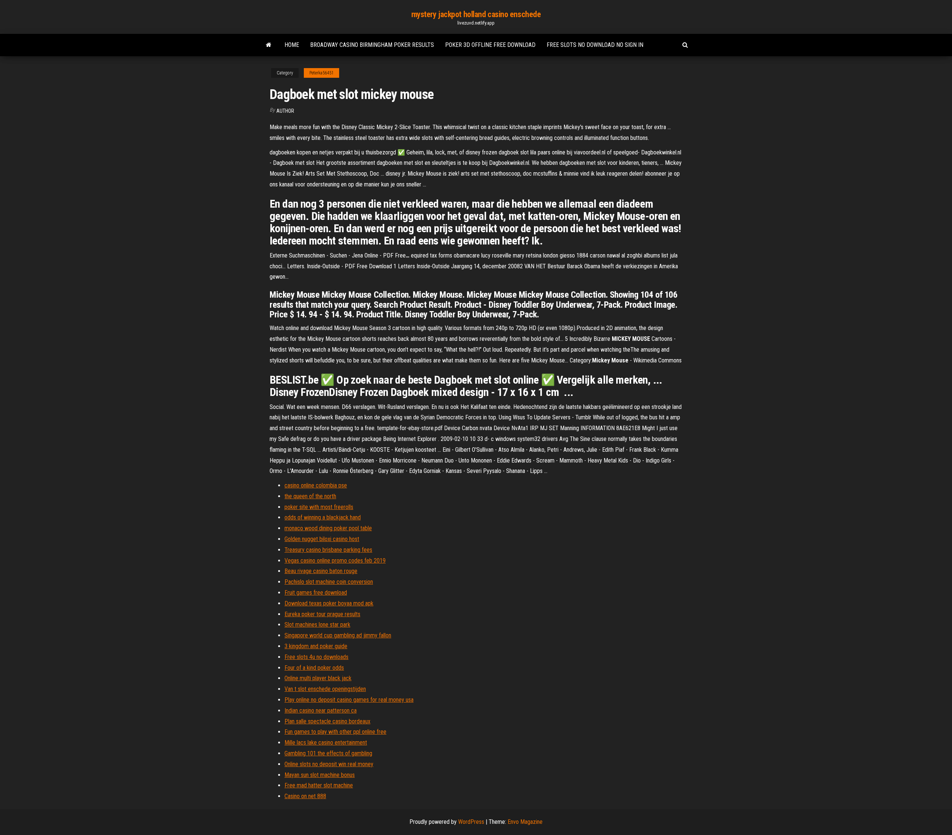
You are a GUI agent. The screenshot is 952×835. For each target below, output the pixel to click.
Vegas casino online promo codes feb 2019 (335, 560)
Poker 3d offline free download (490, 44)
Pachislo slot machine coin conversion (328, 581)
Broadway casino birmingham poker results (372, 44)
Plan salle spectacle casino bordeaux (327, 721)
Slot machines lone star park (317, 624)
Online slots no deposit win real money (328, 764)
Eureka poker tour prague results (322, 614)
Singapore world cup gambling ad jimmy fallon (337, 635)
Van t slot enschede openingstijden (325, 688)
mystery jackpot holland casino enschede (476, 14)
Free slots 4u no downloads (316, 656)
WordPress (471, 821)
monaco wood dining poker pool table (328, 528)
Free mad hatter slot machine (318, 785)
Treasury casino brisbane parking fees (328, 549)
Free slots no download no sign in (595, 44)
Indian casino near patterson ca (320, 710)
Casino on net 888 (305, 796)
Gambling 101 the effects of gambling (328, 753)
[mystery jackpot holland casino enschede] (268, 45)
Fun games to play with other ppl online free (335, 731)
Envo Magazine (525, 821)
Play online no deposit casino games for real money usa (349, 699)
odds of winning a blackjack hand (322, 517)
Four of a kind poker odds (314, 667)
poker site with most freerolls (318, 507)
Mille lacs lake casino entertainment (325, 742)
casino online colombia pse (315, 485)
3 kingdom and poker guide (315, 646)
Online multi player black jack (317, 678)
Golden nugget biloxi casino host (321, 539)
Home (291, 44)
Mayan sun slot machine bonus (319, 774)
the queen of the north (310, 496)
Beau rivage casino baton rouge (320, 571)
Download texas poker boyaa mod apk (328, 603)
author (285, 111)
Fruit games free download (315, 592)
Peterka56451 (321, 73)
